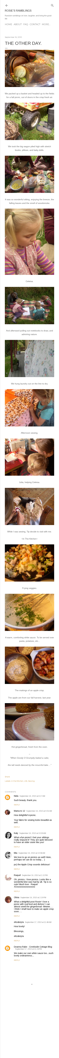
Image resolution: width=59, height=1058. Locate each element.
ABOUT (18, 24)
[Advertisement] (29, 1031)
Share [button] (7, 777)
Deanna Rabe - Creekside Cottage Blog (33, 947)
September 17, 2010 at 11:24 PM (28, 949)
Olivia (16, 897)
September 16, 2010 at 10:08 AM (31, 853)
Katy (16, 833)
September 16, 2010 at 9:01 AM (39, 811)
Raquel (17, 875)
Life (25, 781)
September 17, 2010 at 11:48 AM (38, 922)
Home (8, 24)
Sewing (31, 781)
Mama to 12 (19, 811)
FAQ (25, 24)
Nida (16, 796)
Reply (17, 805)
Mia (15, 853)
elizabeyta (19, 922)
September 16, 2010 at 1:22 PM (35, 875)
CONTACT (35, 24)
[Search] (52, 5)
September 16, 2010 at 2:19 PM (33, 897)
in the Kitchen (17, 781)
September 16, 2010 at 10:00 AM (32, 833)
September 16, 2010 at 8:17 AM (32, 796)
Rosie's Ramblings (18, 10)
